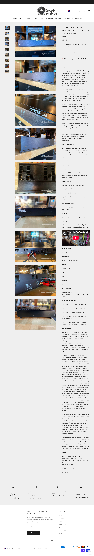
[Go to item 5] (7, 50)
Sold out (75, 53)
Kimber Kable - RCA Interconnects (72, 304)
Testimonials (68, 18)
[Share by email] (75, 469)
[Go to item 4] (7, 44)
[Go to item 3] (7, 39)
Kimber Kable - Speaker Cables (71, 312)
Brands (58, 18)
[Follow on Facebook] (42, 540)
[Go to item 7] (7, 60)
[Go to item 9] (7, 71)
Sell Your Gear (47, 18)
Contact (78, 18)
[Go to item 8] (7, 66)
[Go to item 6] (7, 55)
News (37, 18)
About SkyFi (17, 18)
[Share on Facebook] (68, 469)
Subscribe (33, 532)
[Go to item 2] (7, 33)
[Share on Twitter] (70, 469)
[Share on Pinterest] (73, 469)
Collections (28, 18)
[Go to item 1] (7, 28)
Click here (31, 494)
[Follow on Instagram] (47, 540)
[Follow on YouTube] (52, 540)
